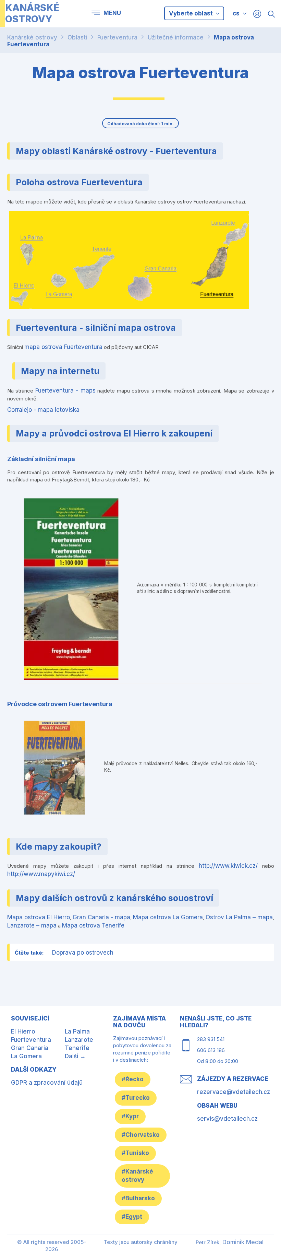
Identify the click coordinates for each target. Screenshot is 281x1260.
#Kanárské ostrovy (137, 1175)
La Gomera (26, 1056)
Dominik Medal (243, 1242)
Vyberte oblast (191, 13)
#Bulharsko (138, 1198)
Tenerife (77, 1048)
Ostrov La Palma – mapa (239, 917)
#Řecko (133, 1079)
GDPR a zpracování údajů (47, 1082)
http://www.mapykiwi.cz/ (41, 874)
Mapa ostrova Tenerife (93, 925)
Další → (75, 1056)
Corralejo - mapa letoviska (43, 409)
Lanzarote (79, 1039)
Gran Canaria (29, 1048)
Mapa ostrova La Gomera (168, 917)
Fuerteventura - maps (65, 390)
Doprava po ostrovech (82, 952)
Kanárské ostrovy (32, 37)
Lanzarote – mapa (32, 925)
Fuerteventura (117, 37)
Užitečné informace (176, 37)
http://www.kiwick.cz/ (228, 865)
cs (236, 13)
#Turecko (136, 1097)
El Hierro (23, 1031)
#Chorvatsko (141, 1134)
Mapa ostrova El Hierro (38, 917)
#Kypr (130, 1116)
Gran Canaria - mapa (101, 917)
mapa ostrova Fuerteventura (63, 346)
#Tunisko (135, 1153)
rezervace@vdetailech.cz (233, 1091)
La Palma (77, 1031)
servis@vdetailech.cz (227, 1118)
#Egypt (132, 1216)
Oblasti (77, 37)
